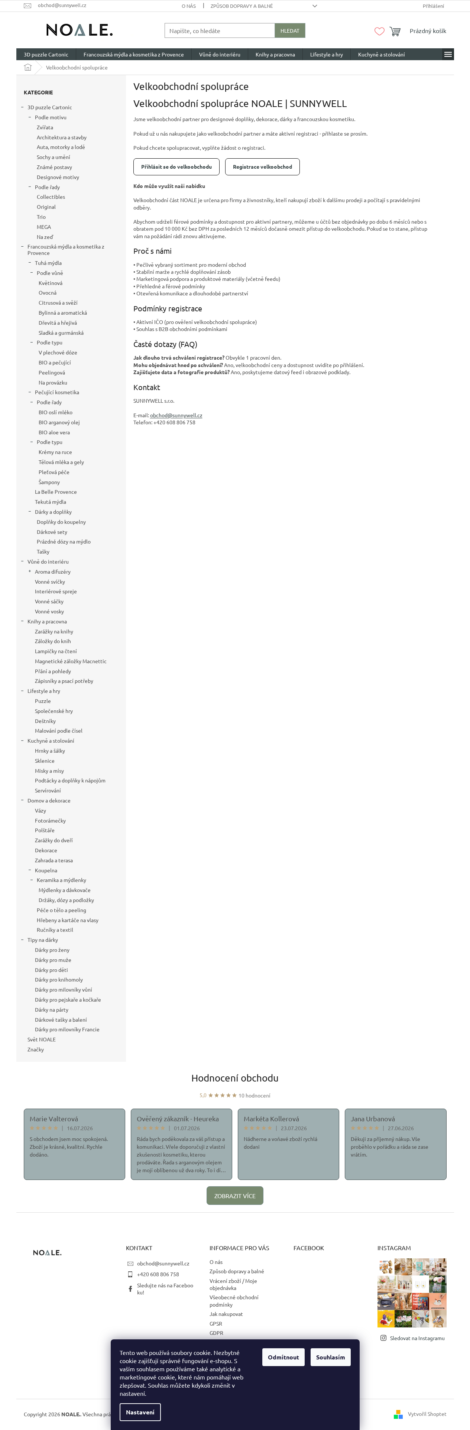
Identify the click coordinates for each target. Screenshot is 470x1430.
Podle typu (49, 342)
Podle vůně (50, 272)
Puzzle (43, 700)
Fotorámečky (50, 820)
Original (46, 206)
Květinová (50, 282)
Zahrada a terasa (54, 860)
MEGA (44, 226)
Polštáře (45, 830)
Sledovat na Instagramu (417, 1338)
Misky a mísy (49, 770)
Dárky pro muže (53, 959)
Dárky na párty (51, 1009)
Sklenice (45, 760)
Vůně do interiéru (48, 561)
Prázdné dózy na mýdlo (64, 541)
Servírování (48, 790)
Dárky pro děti (51, 969)
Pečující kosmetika (57, 392)
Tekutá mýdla (50, 501)
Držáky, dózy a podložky (66, 899)
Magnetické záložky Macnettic (71, 661)
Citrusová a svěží (58, 302)
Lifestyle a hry (43, 690)
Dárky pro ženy (52, 949)
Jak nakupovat (226, 1313)
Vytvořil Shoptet (427, 1413)
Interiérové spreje (56, 591)
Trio (41, 216)
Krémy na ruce (55, 451)
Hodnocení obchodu (235, 1078)
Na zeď (45, 236)
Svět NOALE (41, 1039)
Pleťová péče (54, 471)
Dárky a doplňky (53, 511)
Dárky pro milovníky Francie (67, 1029)
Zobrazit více (235, 1195)
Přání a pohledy (53, 671)
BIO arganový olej (59, 422)
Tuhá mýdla (48, 262)
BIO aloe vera (54, 432)
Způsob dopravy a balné (242, 6)
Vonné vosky (49, 611)
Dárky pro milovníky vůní (63, 989)
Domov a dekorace (49, 800)
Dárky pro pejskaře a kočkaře (68, 999)
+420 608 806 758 (158, 1274)
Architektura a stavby (62, 137)
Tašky (43, 551)
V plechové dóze (58, 352)
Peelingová (52, 372)
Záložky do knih (53, 641)
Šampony (49, 482)
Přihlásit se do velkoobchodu (176, 166)
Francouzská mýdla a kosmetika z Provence (65, 249)
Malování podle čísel (58, 730)
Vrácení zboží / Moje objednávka (233, 1284)
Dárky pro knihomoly (59, 979)
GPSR (216, 1323)
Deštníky (45, 720)
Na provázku (53, 382)
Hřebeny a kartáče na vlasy (67, 920)
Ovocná (47, 292)
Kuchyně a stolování (50, 740)
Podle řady (47, 187)
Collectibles (51, 196)
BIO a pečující (55, 362)
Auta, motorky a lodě (61, 146)
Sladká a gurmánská (61, 332)
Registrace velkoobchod (262, 166)
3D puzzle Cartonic (49, 107)
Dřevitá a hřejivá (58, 322)
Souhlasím (330, 1357)
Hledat (290, 30)
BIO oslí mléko (55, 412)
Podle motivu (51, 117)
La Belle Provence (56, 491)
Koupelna (46, 870)
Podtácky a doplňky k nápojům (70, 780)
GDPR (216, 1332)
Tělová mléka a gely (61, 461)
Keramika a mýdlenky (61, 879)
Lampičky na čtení (56, 651)
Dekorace (46, 850)
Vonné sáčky (49, 601)
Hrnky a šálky (50, 750)
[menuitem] (46, 54)
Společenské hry (54, 710)
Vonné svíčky (50, 581)
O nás (189, 6)
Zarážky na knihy (54, 631)
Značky (35, 1049)
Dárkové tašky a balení (61, 1019)
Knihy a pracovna (47, 621)
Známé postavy (54, 166)
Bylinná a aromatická (63, 312)
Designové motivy (58, 177)
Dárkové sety (52, 531)
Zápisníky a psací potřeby (64, 680)
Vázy (40, 810)
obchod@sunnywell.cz (163, 1263)
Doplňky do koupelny (61, 521)
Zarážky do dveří (54, 840)
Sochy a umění (53, 156)
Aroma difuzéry (53, 571)
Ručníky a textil (55, 929)
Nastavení (140, 1412)
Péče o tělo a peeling (61, 910)
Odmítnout (283, 1357)
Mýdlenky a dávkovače (65, 889)
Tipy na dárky (42, 939)
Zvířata (45, 127)
